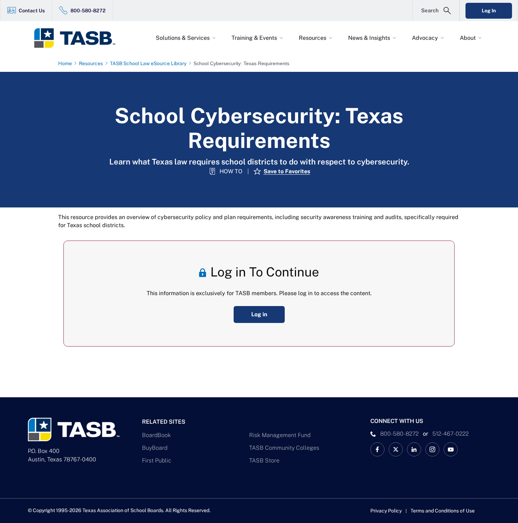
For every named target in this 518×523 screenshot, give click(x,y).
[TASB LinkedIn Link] (414, 449)
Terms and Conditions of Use (443, 510)
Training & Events (254, 38)
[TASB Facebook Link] (377, 449)
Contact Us (32, 10)
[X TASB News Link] (396, 449)
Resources (312, 38)
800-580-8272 (88, 10)
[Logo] (79, 38)
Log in (259, 314)
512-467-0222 (450, 433)
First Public (156, 460)
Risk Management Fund (279, 435)
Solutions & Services (183, 38)
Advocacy (425, 38)
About (468, 38)
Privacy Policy (386, 510)
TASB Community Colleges (284, 447)
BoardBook (156, 435)
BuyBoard (154, 447)
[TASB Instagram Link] (432, 449)
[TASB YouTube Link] (451, 449)
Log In (489, 10)
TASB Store (264, 460)
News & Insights (369, 38)
